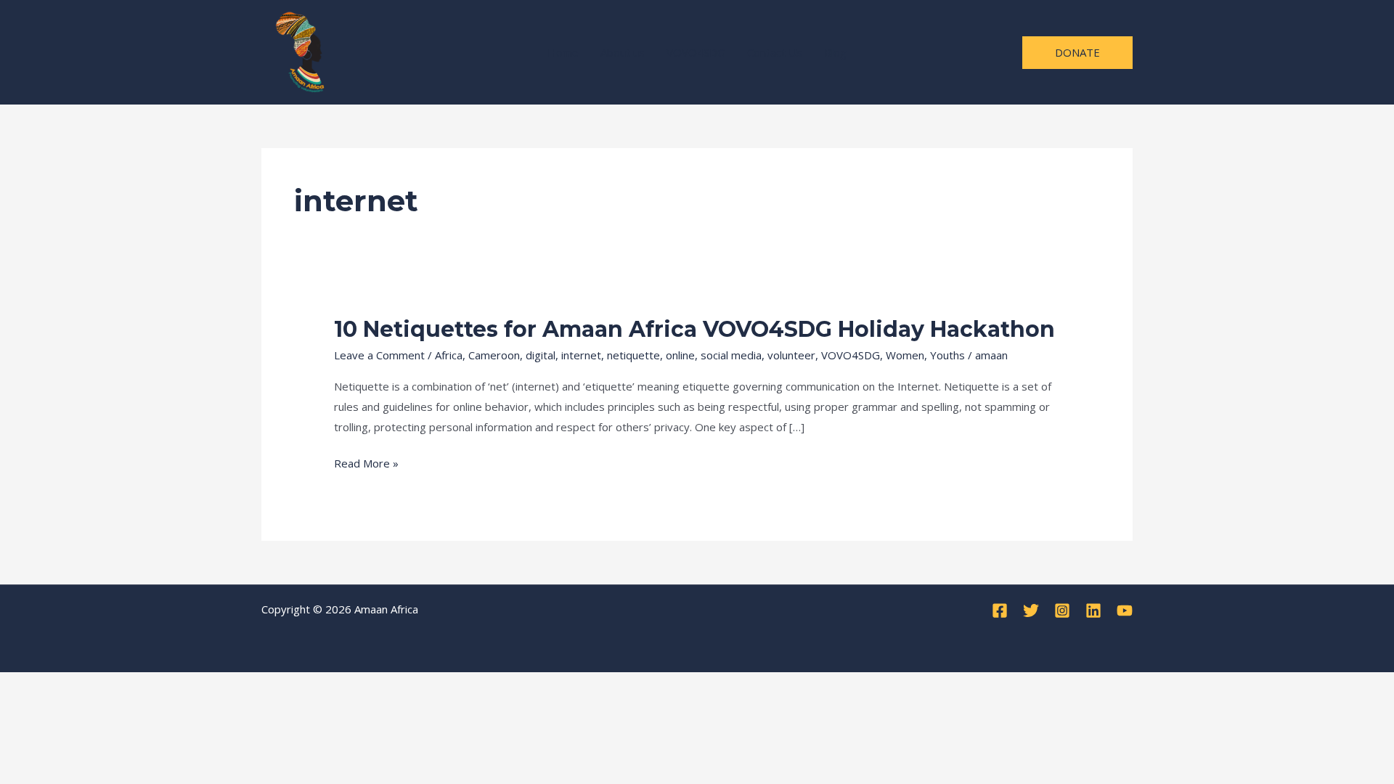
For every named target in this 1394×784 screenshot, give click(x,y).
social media (731, 355)
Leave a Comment (379, 355)
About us (622, 52)
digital (540, 355)
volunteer (791, 355)
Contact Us (774, 52)
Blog (835, 52)
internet (581, 355)
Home (563, 52)
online (680, 355)
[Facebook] (1000, 610)
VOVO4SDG (696, 52)
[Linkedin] (1093, 610)
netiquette (633, 355)
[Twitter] (1031, 610)
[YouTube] (1125, 610)
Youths (947, 355)
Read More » (366, 463)
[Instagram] (1062, 610)
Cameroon (494, 355)
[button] (1077, 52)
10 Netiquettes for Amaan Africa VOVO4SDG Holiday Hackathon (694, 329)
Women (905, 355)
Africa (448, 355)
